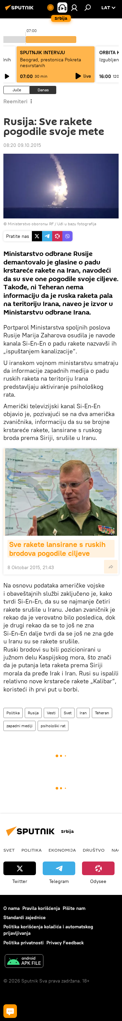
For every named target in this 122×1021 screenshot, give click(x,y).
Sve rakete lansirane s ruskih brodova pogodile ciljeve (58, 549)
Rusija (33, 712)
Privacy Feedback (65, 943)
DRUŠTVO (94, 850)
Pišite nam (74, 908)
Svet (68, 712)
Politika (13, 712)
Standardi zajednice (24, 917)
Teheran (102, 712)
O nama (11, 908)
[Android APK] (24, 962)
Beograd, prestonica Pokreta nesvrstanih (50, 62)
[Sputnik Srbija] (20, 10)
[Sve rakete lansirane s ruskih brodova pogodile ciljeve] (61, 492)
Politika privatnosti (23, 943)
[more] (111, 567)
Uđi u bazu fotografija (76, 223)
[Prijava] (74, 7)
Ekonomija (62, 850)
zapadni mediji (19, 725)
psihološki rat (53, 725)
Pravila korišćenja (41, 908)
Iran (83, 712)
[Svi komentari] (10, 1011)
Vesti (51, 712)
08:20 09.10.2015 (22, 145)
